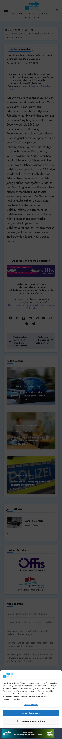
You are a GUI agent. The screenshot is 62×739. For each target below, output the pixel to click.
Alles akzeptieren (31, 713)
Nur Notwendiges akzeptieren (31, 721)
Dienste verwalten (31, 704)
